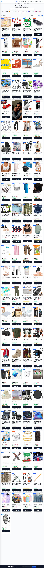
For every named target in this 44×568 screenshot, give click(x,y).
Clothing (7, 11)
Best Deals (36, 1)
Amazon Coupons (21, 1)
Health (40, 11)
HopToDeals (5, 1)
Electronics (15, 11)
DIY (26, 11)
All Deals (16, 1)
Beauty (37, 11)
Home (10, 11)
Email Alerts (40, 1)
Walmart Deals (27, 1)
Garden (19, 11)
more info (28, 3)
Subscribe (34, 566)
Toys (33, 11)
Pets (23, 11)
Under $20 (32, 1)
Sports (29, 11)
